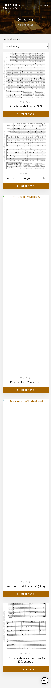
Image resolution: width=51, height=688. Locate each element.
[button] (45, 681)
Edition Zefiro (12, 6)
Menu (45, 5)
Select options (25, 114)
